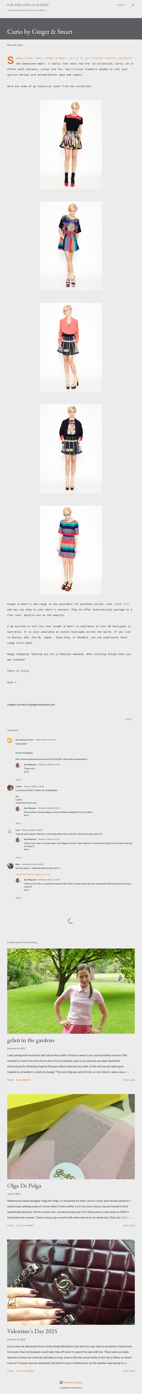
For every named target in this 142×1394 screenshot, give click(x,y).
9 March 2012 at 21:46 (45, 739)
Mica (18, 864)
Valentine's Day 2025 (32, 1331)
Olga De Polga (24, 1185)
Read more (129, 1080)
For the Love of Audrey (28, 5)
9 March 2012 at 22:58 (34, 786)
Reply (19, 779)
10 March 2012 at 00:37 (32, 830)
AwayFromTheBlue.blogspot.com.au (33, 874)
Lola (17, 830)
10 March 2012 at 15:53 (48, 808)
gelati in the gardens (30, 1040)
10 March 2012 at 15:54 (48, 839)
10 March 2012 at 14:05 (32, 864)
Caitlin (19, 786)
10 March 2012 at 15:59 (48, 879)
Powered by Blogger (73, 1382)
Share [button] (128, 719)
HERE (126, 604)
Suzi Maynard (30, 764)
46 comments (23, 1080)
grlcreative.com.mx (24, 739)
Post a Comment (25, 1225)
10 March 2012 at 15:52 (48, 764)
